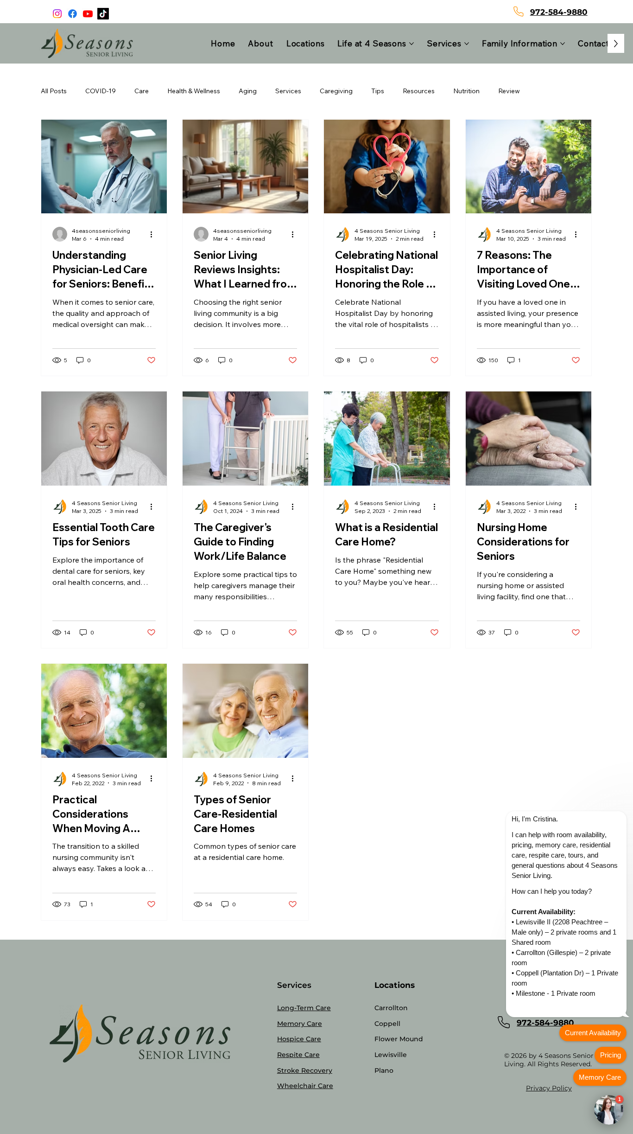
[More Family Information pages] (562, 43)
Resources (419, 91)
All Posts (54, 91)
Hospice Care (299, 1039)
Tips (377, 91)
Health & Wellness (193, 91)
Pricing (610, 1055)
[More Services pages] (466, 43)
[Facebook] (72, 13)
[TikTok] (103, 13)
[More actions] (154, 234)
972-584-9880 (559, 12)
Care (141, 91)
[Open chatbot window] (609, 1110)
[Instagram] (57, 13)
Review (509, 91)
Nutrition (466, 91)
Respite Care (298, 1055)
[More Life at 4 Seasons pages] (411, 43)
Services (288, 91)
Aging (248, 91)
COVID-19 (100, 91)
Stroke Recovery (304, 1070)
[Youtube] (88, 13)
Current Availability (593, 1033)
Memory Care (299, 1023)
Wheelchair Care (305, 1086)
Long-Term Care (304, 1008)
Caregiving (336, 91)
